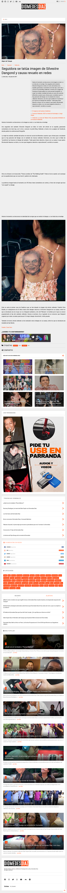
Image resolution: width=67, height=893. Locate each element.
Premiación (7, 585)
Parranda (43, 580)
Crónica (49, 578)
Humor (41, 585)
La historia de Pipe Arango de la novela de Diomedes (24, 825)
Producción (37, 578)
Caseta (47, 583)
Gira (62, 583)
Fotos (60, 575)
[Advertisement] (33, 13)
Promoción (21, 585)
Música (37, 575)
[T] (2, 1)
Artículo (14, 575)
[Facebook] (5, 1)
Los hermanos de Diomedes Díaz (17, 669)
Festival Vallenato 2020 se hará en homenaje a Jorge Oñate (15, 402)
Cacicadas (18, 583)
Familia (31, 578)
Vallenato (17, 65)
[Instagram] (8, 1)
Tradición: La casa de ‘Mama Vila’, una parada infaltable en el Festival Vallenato (48, 402)
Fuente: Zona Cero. (7, 327)
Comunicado (25, 578)
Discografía (25, 583)
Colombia (56, 583)
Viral (56, 585)
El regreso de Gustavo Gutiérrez (41, 111)
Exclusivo (48, 575)
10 (6, 842)
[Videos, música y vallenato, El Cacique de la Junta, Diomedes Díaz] (33, 8)
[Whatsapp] (13, 1)
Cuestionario (35, 585)
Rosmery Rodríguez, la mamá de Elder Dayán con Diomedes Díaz (28, 691)
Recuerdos (26, 575)
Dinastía (42, 575)
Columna (36, 583)
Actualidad (32, 580)
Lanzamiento (7, 580)
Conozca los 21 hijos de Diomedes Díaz (19, 803)
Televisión (17, 578)
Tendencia (25, 580)
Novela (13, 580)
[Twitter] (11, 1)
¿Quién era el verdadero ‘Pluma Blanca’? (19, 647)
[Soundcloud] (20, 1)
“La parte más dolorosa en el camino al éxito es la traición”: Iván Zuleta (48, 369)
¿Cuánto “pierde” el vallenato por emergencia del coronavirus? (14, 386)
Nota (9, 575)
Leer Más (15, 652)
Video (5, 575)
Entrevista (6, 578)
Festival (38, 580)
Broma (18, 588)
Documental (11, 583)
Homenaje (19, 575)
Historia (12, 578)
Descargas (12, 588)
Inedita (46, 585)
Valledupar (58, 580)
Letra (51, 583)
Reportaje (19, 580)
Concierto (43, 578)
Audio (5, 583)
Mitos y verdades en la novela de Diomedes (20, 781)
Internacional (50, 580)
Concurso (51, 585)
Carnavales (28, 585)
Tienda (60, 585)
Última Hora (14, 585)
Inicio (3, 65)
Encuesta (6, 588)
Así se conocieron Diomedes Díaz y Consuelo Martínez (25, 714)
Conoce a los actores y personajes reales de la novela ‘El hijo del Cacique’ (31, 736)
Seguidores (56, 578)
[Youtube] (16, 1)
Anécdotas (54, 575)
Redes (30, 583)
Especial (9, 65)
